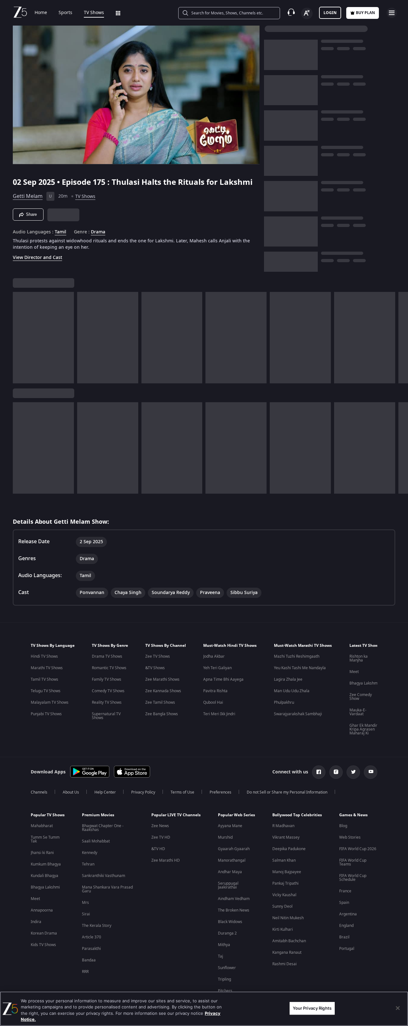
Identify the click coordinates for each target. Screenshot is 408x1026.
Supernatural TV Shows (106, 716)
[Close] (398, 1008)
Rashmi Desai (284, 964)
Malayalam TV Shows (49, 702)
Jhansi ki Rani (42, 853)
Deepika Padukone (289, 849)
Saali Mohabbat (96, 841)
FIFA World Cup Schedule (352, 877)
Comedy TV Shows (108, 691)
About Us (71, 792)
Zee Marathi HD (165, 860)
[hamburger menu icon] (392, 13)
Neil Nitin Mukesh (288, 918)
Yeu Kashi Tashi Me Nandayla (300, 668)
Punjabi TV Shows (46, 714)
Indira (36, 922)
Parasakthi (91, 949)
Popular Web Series (236, 815)
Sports (65, 13)
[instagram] (336, 772)
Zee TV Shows (157, 656)
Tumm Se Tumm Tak (45, 839)
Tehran (88, 864)
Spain (344, 902)
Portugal (346, 949)
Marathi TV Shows (47, 668)
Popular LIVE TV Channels (176, 815)
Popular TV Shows (48, 815)
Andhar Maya (230, 872)
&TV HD (158, 849)
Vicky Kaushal (284, 895)
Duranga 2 (227, 933)
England (346, 925)
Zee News (160, 826)
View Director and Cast (37, 257)
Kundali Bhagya (44, 876)
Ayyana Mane (230, 826)
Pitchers (225, 991)
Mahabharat (42, 826)
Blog (343, 826)
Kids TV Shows (43, 945)
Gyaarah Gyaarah (234, 849)
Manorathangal (231, 860)
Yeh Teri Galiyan (217, 668)
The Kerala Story (96, 925)
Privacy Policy (143, 792)
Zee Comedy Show (360, 696)
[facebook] (318, 772)
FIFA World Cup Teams (352, 862)
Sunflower (227, 968)
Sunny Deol (282, 906)
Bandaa (89, 960)
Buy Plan (365, 13)
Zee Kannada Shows (163, 691)
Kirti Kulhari (282, 929)
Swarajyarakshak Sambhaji (298, 714)
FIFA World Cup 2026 (357, 849)
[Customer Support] (291, 12)
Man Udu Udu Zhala (291, 691)
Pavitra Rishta (215, 691)
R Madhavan (283, 826)
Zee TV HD (160, 837)
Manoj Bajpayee (286, 872)
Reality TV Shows (107, 702)
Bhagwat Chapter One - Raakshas (103, 828)
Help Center (105, 792)
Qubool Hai (213, 702)
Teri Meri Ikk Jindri (219, 714)
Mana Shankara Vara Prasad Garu (107, 889)
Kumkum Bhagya (46, 864)
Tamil (60, 232)
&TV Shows (155, 668)
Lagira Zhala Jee (288, 679)
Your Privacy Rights (312, 1008)
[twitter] (353, 772)
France (345, 891)
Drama (98, 232)
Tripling (224, 979)
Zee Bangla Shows (161, 714)
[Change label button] (307, 13)
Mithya (224, 945)
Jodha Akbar (214, 656)
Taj (220, 956)
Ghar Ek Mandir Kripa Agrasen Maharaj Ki (363, 729)
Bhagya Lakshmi (364, 683)
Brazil (344, 937)
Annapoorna (42, 910)
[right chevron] (401, 337)
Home (41, 13)
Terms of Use (182, 792)
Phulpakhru (284, 702)
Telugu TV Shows (45, 691)
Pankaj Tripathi (285, 883)
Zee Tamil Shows (160, 702)
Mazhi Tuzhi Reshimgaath (296, 656)
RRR (85, 972)
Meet (354, 672)
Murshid (225, 837)
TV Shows (94, 13)
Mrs (85, 902)
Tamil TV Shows (44, 679)
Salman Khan (284, 860)
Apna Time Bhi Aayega (223, 679)
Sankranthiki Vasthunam (103, 876)
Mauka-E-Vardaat (357, 712)
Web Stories (350, 837)
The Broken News (233, 910)
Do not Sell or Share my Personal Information (287, 792)
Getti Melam (28, 196)
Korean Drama (44, 933)
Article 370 (91, 937)
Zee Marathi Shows (162, 679)
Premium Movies (98, 815)
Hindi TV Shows (44, 656)
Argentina (348, 914)
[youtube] (370, 772)
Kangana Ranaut (286, 952)
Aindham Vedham (234, 899)
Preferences (220, 792)
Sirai (86, 914)
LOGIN (330, 13)
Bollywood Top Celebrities (297, 815)
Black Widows (230, 922)
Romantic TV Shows (109, 668)
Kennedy (89, 853)
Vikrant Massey (286, 837)
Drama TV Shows (107, 656)
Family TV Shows (106, 679)
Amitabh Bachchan (289, 941)
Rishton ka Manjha (358, 658)
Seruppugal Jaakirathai (228, 885)
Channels (39, 792)
